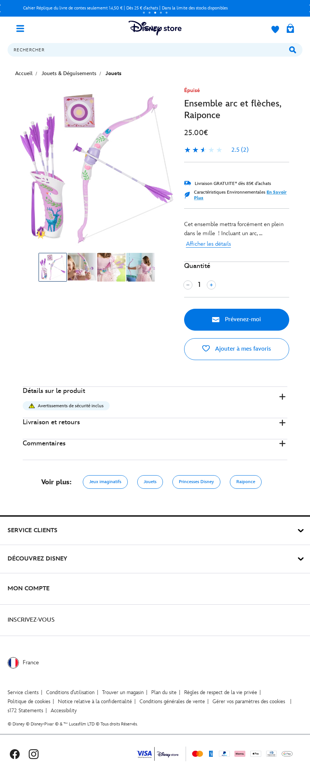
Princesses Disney (196, 482)
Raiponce (245, 482)
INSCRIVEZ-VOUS (31, 620)
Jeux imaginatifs (105, 482)
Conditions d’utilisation (70, 692)
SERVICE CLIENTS (32, 530)
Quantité (197, 266)
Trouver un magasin (123, 692)
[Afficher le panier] (290, 29)
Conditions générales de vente (172, 701)
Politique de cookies (29, 701)
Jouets (150, 482)
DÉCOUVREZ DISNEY (37, 558)
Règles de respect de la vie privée (220, 692)
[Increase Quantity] (211, 284)
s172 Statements (25, 710)
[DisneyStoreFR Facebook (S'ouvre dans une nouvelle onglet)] (15, 754)
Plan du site (164, 692)
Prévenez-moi (242, 319)
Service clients (23, 692)
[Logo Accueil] (155, 28)
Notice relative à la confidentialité (95, 701)
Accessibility (64, 710)
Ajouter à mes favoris (242, 349)
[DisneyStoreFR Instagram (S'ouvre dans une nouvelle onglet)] (34, 754)
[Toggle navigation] (23, 28)
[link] (216, 150)
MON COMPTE (29, 588)
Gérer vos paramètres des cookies (248, 701)
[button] (155, 402)
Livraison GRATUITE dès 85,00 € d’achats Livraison (150, 8)
